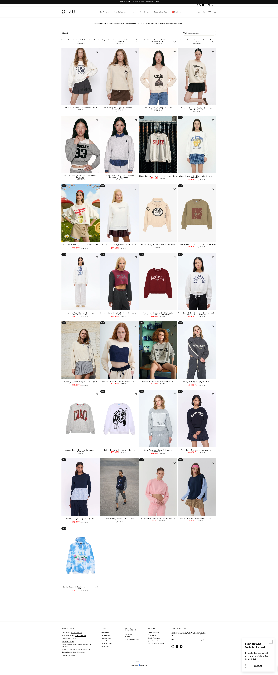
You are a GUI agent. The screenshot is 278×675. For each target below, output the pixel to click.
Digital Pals (143, 665)
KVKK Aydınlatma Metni (156, 644)
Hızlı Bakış (80, 103)
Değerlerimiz (105, 635)
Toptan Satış (105, 641)
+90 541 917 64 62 (68, 655)
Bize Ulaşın (128, 634)
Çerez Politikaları (153, 641)
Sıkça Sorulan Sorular (132, 639)
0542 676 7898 (80, 635)
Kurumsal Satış (106, 638)
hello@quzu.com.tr (68, 641)
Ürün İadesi (152, 635)
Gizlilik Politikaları (154, 638)
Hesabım (127, 637)
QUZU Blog (105, 646)
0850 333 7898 (76, 632)
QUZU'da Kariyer (107, 644)
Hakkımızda (105, 633)
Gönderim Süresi (153, 633)
